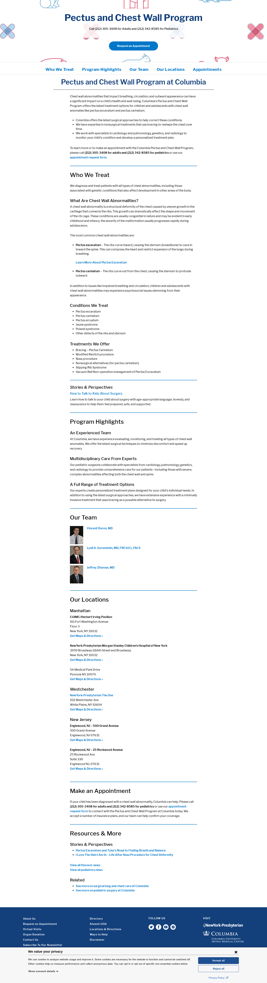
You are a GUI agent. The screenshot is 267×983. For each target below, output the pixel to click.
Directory (96, 918)
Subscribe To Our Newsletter (42, 944)
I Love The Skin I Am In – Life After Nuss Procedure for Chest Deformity (124, 855)
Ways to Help (99, 934)
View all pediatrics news (86, 870)
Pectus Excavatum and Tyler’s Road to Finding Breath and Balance (121, 850)
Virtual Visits (32, 929)
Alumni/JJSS (98, 923)
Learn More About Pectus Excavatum (101, 262)
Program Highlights (102, 69)
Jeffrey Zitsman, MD (101, 567)
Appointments (207, 69)
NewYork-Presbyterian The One (91, 695)
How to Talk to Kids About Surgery (96, 393)
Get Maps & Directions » (86, 636)
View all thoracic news (85, 865)
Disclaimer (97, 939)
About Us (29, 918)
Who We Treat (59, 69)
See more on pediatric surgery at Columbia (105, 890)
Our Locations (171, 69)
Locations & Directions (105, 929)
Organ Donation (34, 934)
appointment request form (88, 157)
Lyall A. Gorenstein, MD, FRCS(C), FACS (114, 548)
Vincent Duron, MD (100, 528)
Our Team (139, 69)
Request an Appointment (133, 46)
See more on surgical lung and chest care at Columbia (112, 886)
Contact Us (30, 939)
